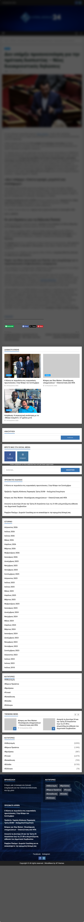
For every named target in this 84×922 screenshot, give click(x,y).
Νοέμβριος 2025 (11, 566)
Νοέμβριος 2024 (11, 617)
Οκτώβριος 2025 (11, 570)
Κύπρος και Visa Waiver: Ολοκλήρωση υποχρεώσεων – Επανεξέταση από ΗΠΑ (61, 366)
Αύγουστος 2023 (11, 655)
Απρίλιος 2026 (10, 544)
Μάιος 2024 (9, 621)
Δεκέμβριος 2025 (11, 561)
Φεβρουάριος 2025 (11, 604)
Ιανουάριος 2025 (11, 608)
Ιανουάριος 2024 (11, 633)
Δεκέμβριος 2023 (11, 638)
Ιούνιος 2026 (9, 536)
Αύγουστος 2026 (11, 527)
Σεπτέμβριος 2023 (11, 650)
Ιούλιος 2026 (9, 532)
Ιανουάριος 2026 (11, 557)
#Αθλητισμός (9, 680)
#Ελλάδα (9, 375)
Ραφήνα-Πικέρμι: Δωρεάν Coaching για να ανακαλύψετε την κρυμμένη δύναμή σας (37, 512)
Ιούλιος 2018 (9, 667)
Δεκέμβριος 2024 (11, 612)
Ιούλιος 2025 (9, 583)
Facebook (37, 854)
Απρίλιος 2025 (10, 595)
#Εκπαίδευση (9, 697)
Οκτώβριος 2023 (11, 646)
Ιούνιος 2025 (9, 587)
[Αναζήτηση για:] (32, 470)
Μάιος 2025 (9, 591)
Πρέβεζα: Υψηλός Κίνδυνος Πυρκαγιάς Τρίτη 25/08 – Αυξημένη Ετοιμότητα (34, 492)
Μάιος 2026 (9, 540)
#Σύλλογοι (8, 705)
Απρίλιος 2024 (10, 625)
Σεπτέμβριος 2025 (11, 574)
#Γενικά (7, 692)
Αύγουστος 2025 (11, 578)
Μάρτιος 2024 (10, 629)
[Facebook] (40, 858)
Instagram (46, 854)
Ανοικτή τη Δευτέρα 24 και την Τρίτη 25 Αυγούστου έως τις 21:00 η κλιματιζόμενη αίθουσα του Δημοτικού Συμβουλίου (10, 724)
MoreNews (49, 863)
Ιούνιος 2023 (9, 663)
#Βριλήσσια (8, 688)
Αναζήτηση (9, 431)
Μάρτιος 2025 (10, 600)
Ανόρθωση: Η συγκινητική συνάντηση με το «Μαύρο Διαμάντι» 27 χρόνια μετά (22, 401)
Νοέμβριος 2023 (11, 642)
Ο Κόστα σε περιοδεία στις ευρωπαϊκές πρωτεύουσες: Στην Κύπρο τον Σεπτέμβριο (22, 366)
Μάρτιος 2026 (10, 549)
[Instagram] (44, 858)
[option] (22, 725)
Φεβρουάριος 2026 (11, 553)
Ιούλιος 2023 (9, 659)
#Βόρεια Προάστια (11, 684)
